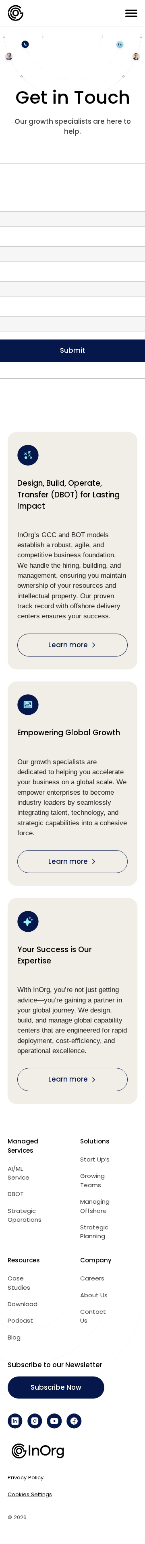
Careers (92, 1278)
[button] (131, 13)
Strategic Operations (24, 1215)
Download (22, 1304)
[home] (15, 13)
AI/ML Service (18, 1173)
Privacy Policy (26, 1477)
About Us (94, 1295)
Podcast (20, 1320)
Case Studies (19, 1283)
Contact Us (93, 1316)
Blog (14, 1337)
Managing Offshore (95, 1206)
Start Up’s (95, 1159)
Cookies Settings (30, 1494)
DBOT (16, 1194)
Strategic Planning (94, 1232)
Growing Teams (92, 1180)
